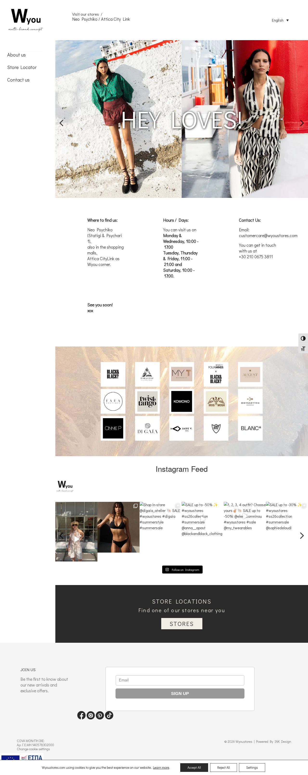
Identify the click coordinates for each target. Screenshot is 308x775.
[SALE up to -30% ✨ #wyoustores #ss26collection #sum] (245, 531)
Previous (61, 119)
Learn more (161, 767)
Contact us (18, 79)
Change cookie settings (33, 749)
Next (302, 119)
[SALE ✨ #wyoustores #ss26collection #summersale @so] (76, 531)
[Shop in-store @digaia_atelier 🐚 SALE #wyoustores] (118, 531)
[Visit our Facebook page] (81, 718)
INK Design (283, 741)
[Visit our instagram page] (91, 718)
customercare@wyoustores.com (268, 235)
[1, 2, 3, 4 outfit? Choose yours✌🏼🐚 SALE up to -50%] (203, 531)
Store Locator (22, 67)
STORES (182, 624)
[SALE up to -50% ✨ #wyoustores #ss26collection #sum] (161, 531)
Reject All (223, 767)
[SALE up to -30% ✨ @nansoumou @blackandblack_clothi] (287, 531)
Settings (252, 767)
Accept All (194, 767)
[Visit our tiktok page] (109, 718)
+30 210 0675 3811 (256, 256)
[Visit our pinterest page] (100, 718)
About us (16, 54)
